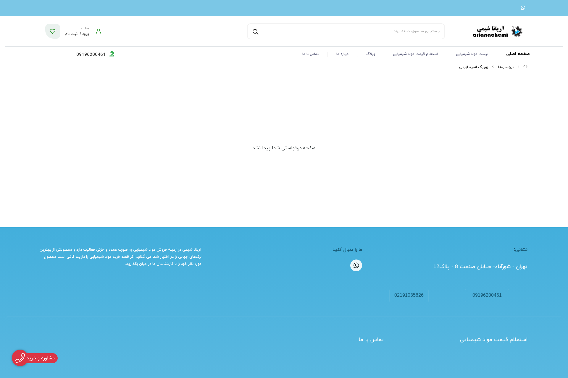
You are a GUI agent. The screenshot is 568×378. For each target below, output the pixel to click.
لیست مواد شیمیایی (472, 54)
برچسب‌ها (506, 67)
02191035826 (409, 295)
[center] (255, 31)
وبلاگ (370, 54)
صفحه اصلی (518, 54)
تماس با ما (310, 54)
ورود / (84, 34)
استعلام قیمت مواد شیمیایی (415, 54)
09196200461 (487, 295)
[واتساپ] (523, 8)
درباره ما (342, 54)
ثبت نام (71, 34)
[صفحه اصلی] (525, 67)
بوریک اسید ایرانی (473, 67)
